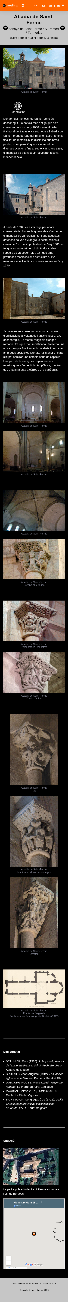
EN (50, 5)
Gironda (52, 37)
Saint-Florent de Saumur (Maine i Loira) (28, 135)
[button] (62, 5)
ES (43, 5)
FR (58, 5)
